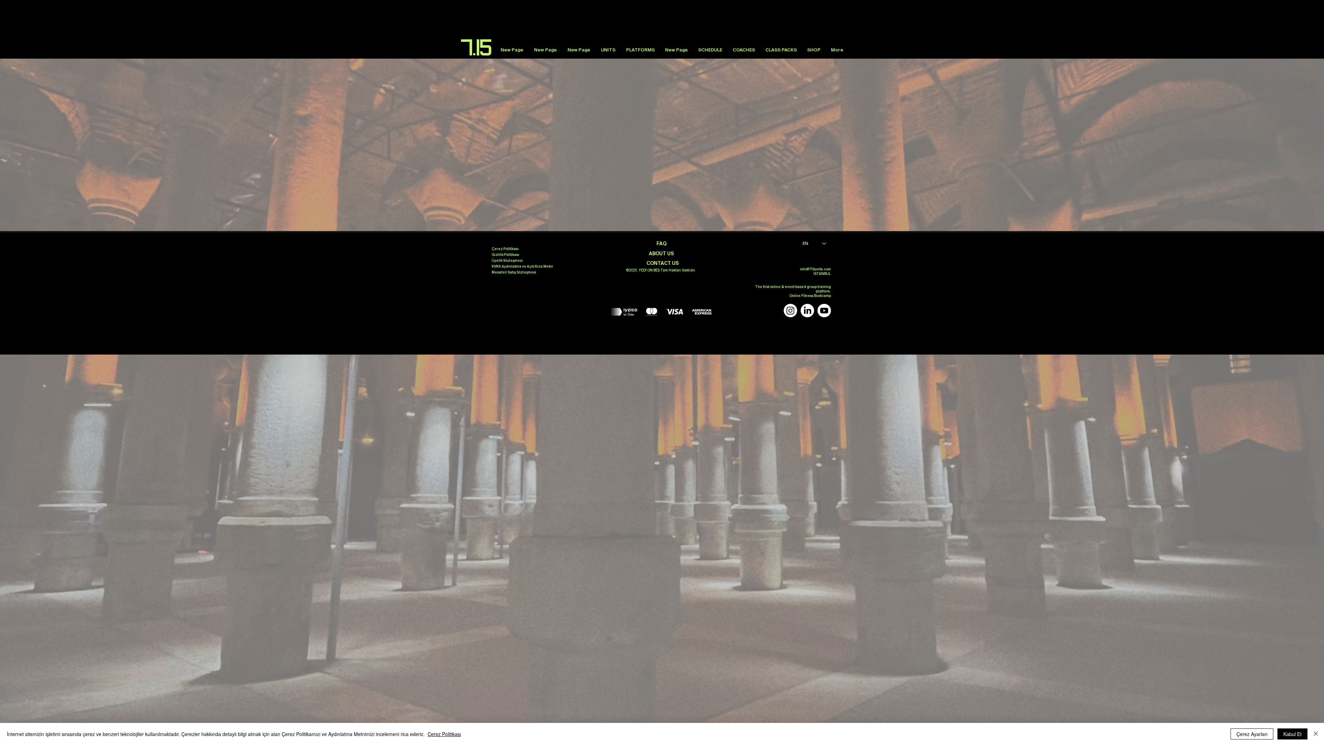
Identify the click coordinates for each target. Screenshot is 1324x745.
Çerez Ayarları (1251, 734)
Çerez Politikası (444, 734)
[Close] (1316, 733)
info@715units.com (815, 269)
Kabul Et (1292, 734)
